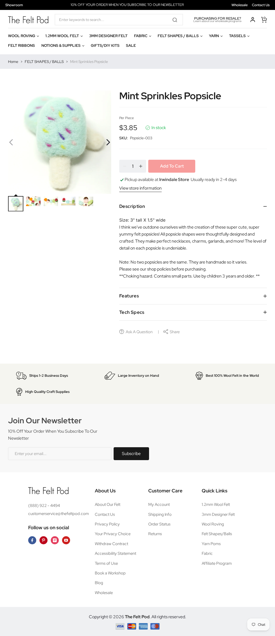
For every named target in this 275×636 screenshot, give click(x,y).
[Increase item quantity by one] (141, 166)
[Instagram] (55, 540)
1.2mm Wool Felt (216, 504)
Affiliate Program (217, 563)
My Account (159, 504)
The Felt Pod (137, 617)
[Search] (177, 19)
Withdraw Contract (111, 543)
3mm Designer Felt (218, 514)
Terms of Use (106, 563)
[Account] (253, 20)
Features (129, 296)
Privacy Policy (107, 524)
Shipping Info (160, 514)
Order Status (159, 524)
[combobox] (119, 19)
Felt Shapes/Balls (217, 533)
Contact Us (261, 5)
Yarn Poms (211, 543)
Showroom (14, 5)
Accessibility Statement (115, 553)
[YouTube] (66, 540)
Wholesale (239, 5)
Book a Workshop (110, 573)
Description (132, 206)
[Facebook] (32, 540)
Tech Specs (131, 312)
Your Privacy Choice (113, 533)
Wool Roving (213, 524)
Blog (99, 582)
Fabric (207, 553)
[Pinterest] (43, 540)
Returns (155, 533)
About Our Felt (107, 504)
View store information (140, 188)
